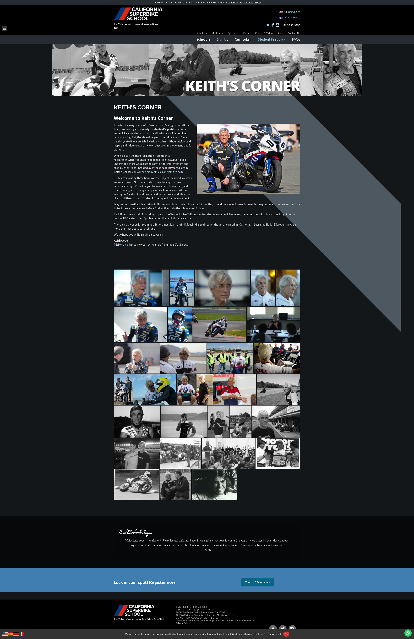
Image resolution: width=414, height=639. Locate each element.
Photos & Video (264, 33)
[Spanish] (10, 633)
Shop (280, 33)
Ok (286, 634)
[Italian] (21, 633)
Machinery (217, 33)
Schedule (203, 39)
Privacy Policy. (183, 623)
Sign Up (222, 39)
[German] (16, 633)
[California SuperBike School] (138, 19)
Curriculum (243, 39)
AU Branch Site (292, 17)
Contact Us (294, 33)
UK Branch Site (292, 11)
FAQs (296, 39)
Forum (246, 33)
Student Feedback (271, 39)
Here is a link (125, 244)
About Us (201, 33)
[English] (5, 633)
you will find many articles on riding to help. (157, 171)
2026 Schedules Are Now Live (244, 2)
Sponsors (233, 33)
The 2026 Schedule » (257, 582)
